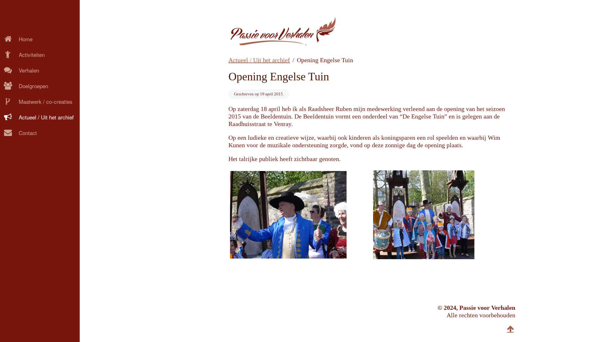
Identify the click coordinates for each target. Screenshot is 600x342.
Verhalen (29, 70)
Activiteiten (32, 54)
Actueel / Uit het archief (46, 117)
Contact (28, 133)
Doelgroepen (33, 86)
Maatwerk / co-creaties (45, 101)
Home (25, 39)
